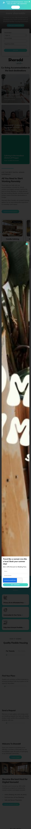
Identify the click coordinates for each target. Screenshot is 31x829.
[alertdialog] (15, 5)
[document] (15, 414)
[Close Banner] (29, 2)
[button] (27, 244)
